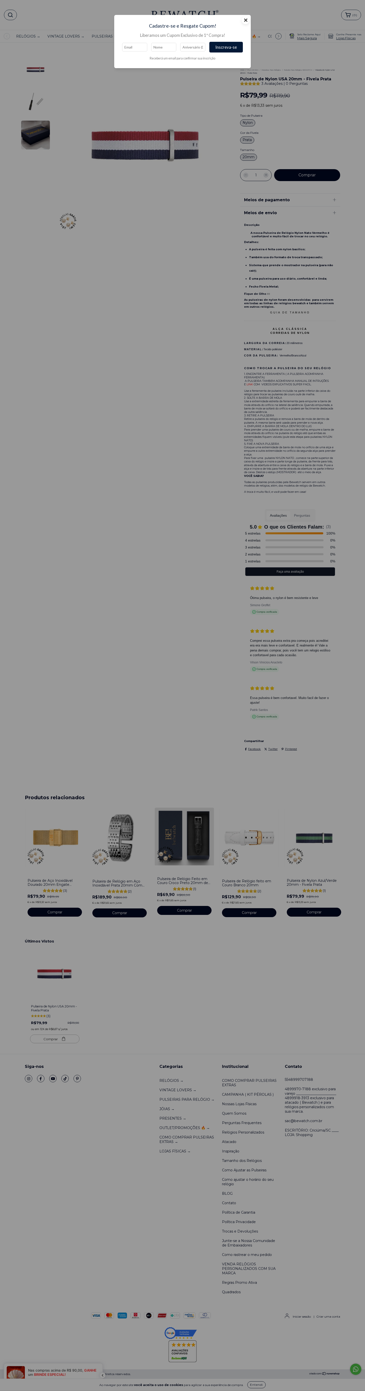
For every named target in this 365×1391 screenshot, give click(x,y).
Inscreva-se (226, 47)
